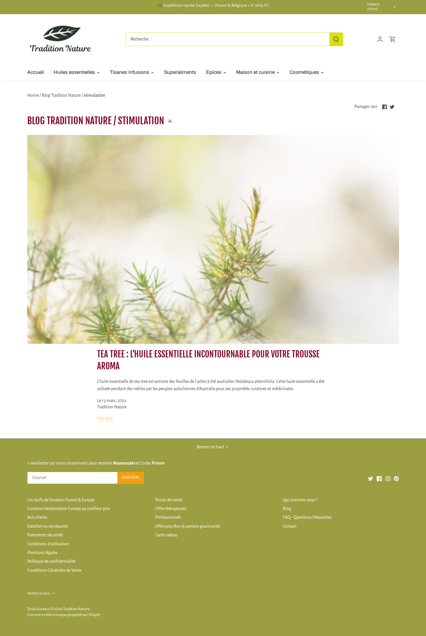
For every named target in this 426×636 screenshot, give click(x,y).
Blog (287, 508)
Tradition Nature (76, 609)
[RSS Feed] (169, 121)
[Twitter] (370, 478)
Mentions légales (42, 552)
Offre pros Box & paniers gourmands (187, 526)
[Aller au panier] (392, 39)
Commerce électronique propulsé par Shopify (63, 615)
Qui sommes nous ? (300, 500)
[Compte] (380, 39)
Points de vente (168, 500)
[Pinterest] (396, 478)
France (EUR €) (373, 7)
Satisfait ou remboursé (47, 526)
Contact (289, 526)
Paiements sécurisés (45, 535)
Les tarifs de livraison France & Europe (60, 500)
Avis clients (37, 517)
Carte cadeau (166, 535)
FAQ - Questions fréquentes (307, 517)
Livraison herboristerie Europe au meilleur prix (68, 508)
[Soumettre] (336, 39)
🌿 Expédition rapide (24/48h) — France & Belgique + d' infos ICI (213, 5)
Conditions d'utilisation (48, 544)
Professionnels (168, 517)
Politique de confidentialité (51, 561)
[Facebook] (379, 478)
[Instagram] (387, 478)
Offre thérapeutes (170, 508)
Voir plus (105, 418)
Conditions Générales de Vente (54, 570)
